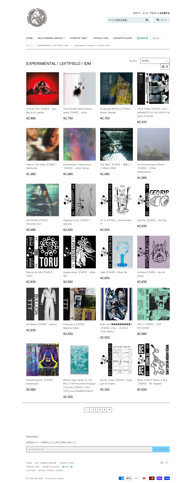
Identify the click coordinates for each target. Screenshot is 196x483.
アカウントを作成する (160, 13)
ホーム (29, 45)
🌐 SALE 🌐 (142, 38)
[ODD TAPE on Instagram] (166, 463)
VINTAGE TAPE (100, 38)
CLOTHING (31, 470)
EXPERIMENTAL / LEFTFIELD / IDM (53, 45)
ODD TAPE (38, 478)
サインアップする (161, 449)
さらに (156, 38)
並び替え (133, 61)
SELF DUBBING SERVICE (50, 38)
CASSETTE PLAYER (122, 38)
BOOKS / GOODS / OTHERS (51, 470)
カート (163, 20)
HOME (29, 38)
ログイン (137, 13)
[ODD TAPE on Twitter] (161, 463)
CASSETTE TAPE (78, 38)
